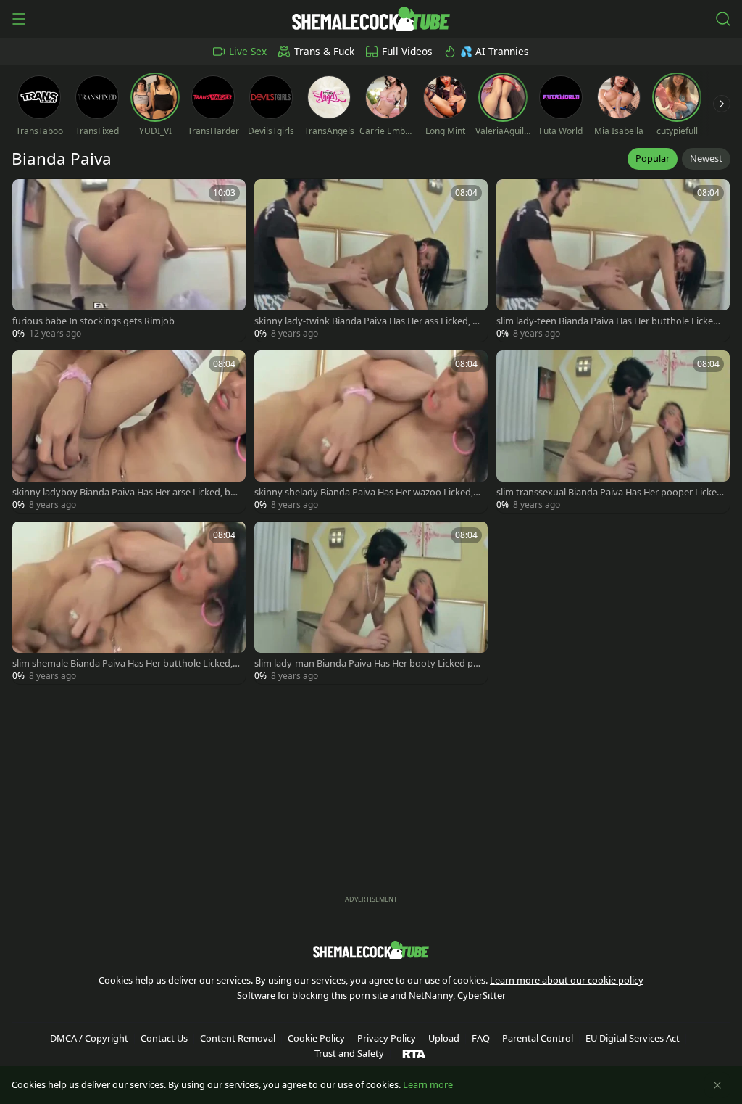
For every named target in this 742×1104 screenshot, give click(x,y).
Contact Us (164, 1038)
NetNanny (431, 995)
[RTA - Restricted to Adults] (414, 1053)
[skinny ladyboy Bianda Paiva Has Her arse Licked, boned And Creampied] (129, 431)
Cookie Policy (316, 1038)
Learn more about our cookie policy (566, 979)
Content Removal (237, 1038)
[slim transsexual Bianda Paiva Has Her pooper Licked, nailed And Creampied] (613, 431)
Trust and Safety (349, 1053)
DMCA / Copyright (89, 1038)
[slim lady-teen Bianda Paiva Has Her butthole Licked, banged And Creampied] (613, 260)
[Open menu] (19, 19)
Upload (443, 1038)
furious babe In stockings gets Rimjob (93, 321)
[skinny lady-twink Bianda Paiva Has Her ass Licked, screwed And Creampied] (371, 260)
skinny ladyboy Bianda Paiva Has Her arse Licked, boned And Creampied (124, 492)
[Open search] (723, 19)
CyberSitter (481, 995)
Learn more (428, 1084)
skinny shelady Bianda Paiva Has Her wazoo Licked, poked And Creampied (367, 492)
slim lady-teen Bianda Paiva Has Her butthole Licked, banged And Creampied (608, 321)
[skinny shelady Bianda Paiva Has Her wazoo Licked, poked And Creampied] (371, 431)
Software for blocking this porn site (313, 995)
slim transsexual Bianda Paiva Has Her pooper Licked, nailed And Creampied (606, 492)
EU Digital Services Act (632, 1038)
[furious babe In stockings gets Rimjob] (129, 260)
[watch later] (29, 196)
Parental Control (537, 1038)
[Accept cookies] (717, 1085)
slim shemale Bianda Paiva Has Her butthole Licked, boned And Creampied (122, 663)
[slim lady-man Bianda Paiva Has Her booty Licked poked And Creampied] (371, 603)
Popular (652, 158)
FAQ (481, 1038)
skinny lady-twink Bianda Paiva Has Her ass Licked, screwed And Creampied (367, 321)
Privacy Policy (386, 1038)
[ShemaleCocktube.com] (370, 19)
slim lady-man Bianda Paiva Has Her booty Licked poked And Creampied (366, 663)
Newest (706, 158)
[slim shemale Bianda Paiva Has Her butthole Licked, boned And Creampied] (129, 603)
